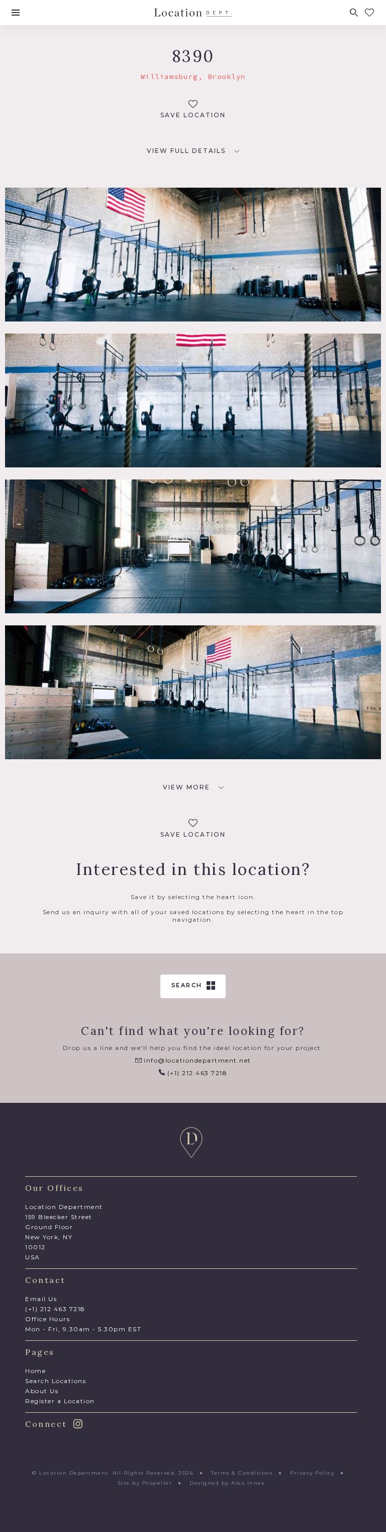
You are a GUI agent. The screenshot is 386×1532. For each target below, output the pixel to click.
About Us (41, 1391)
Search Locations (55, 1381)
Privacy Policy (312, 1473)
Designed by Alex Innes (226, 1483)
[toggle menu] (16, 13)
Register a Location (60, 1401)
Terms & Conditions (241, 1473)
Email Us (41, 1299)
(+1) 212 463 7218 (196, 1073)
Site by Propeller (145, 1483)
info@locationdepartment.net (196, 1060)
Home (35, 1371)
